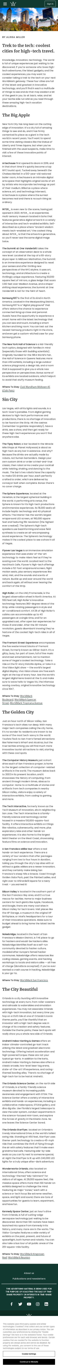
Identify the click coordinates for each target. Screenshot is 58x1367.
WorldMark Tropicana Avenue (26, 703)
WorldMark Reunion (19, 1257)
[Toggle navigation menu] (5, 4)
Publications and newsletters (29, 1278)
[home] (13, 4)
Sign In (50, 4)
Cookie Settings (29, 1354)
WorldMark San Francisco (34, 980)
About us (29, 1273)
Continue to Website (29, 1362)
